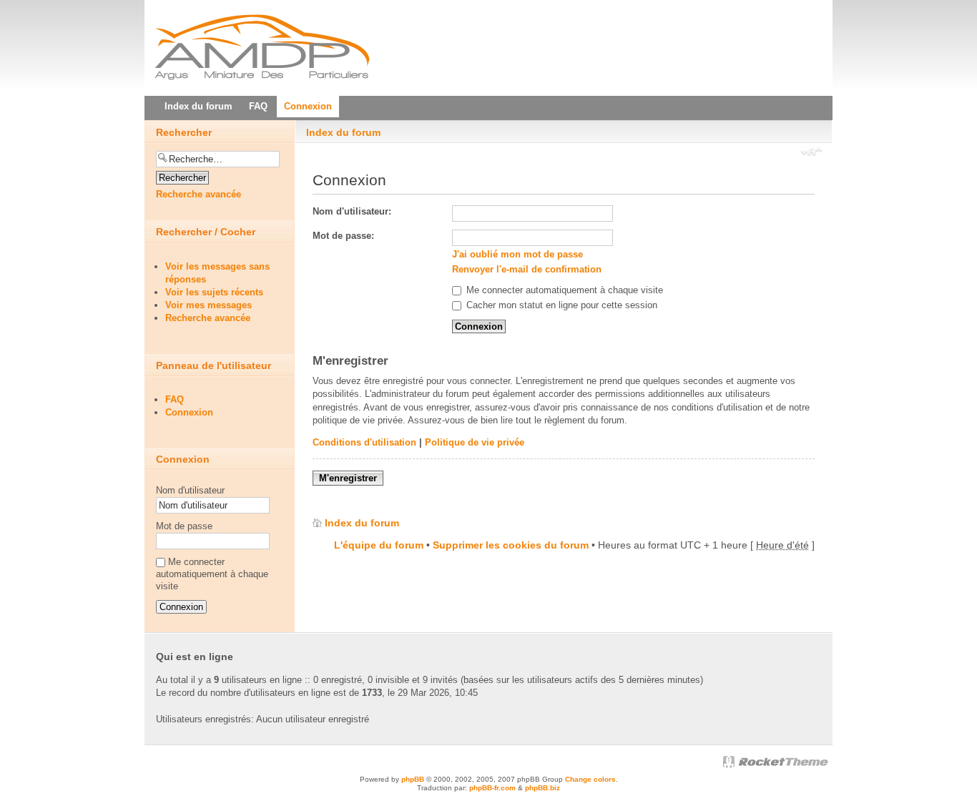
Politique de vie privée (474, 442)
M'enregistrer (348, 478)
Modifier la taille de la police (811, 153)
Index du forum (343, 132)
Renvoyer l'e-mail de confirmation (527, 269)
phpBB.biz (542, 788)
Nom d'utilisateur (190, 490)
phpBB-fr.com (492, 788)
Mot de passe (184, 526)
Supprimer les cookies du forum (511, 545)
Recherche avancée (198, 194)
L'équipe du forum (378, 545)
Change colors (590, 779)
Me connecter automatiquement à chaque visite (563, 290)
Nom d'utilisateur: (352, 211)
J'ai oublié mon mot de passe (517, 254)
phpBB (412, 779)
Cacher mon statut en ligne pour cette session (560, 305)
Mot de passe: (343, 235)
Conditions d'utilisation (364, 442)
